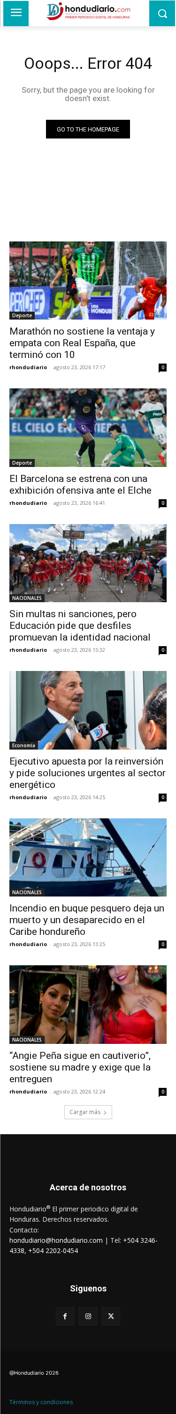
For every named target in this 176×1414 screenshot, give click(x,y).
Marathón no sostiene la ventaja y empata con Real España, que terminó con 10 (82, 343)
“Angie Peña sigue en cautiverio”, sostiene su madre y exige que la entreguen (80, 1067)
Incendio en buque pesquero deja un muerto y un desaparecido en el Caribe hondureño (86, 920)
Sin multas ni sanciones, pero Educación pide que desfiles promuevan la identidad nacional (80, 625)
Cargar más (84, 1112)
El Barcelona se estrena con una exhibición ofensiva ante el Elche (80, 484)
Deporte (22, 315)
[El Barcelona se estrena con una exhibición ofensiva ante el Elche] (88, 427)
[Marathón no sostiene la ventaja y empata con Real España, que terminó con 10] (88, 280)
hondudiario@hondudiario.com (56, 1240)
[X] (111, 1316)
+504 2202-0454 (53, 1250)
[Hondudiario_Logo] (88, 11)
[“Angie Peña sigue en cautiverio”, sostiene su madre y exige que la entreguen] (88, 1004)
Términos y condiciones (41, 1402)
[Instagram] (88, 1316)
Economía (23, 745)
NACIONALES (27, 598)
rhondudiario (28, 367)
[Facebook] (65, 1316)
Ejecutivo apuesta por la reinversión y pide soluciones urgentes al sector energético (87, 773)
